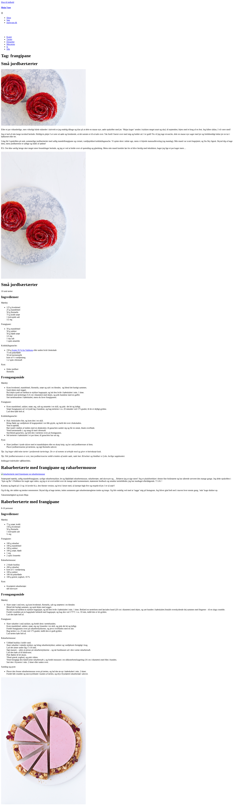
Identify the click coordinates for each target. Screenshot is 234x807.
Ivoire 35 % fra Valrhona (22, 350)
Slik (8, 49)
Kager (9, 37)
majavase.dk (11, 22)
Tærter (9, 39)
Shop (8, 18)
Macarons (10, 44)
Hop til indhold (7, 2)
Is (7, 47)
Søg (8, 20)
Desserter (10, 42)
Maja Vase (6, 7)
